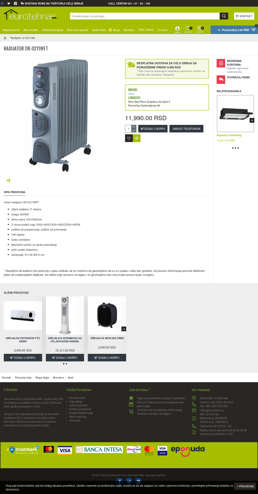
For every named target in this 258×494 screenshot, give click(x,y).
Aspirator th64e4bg (229, 135)
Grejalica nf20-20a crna (107, 338)
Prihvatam (246, 486)
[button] (219, 120)
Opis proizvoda (14, 192)
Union (131, 93)
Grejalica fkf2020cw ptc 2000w (23, 340)
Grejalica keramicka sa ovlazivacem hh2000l (65, 340)
